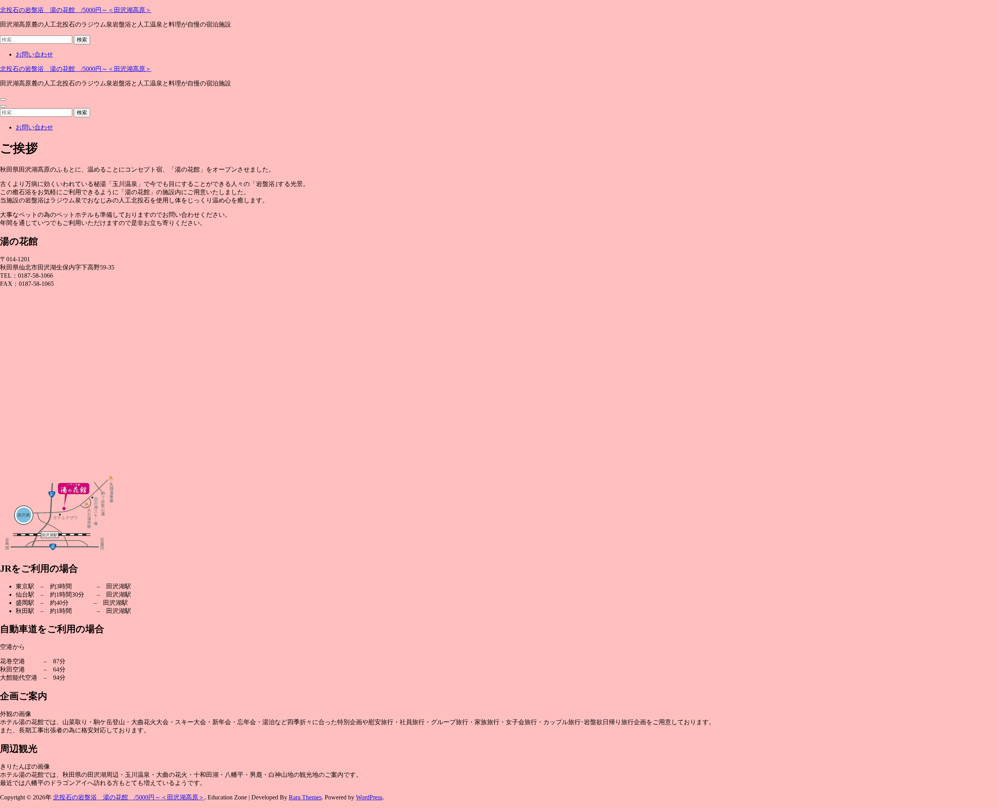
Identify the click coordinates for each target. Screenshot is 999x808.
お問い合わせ (34, 54)
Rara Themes (305, 797)
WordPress (369, 797)
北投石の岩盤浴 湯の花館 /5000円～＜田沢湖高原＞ (75, 10)
